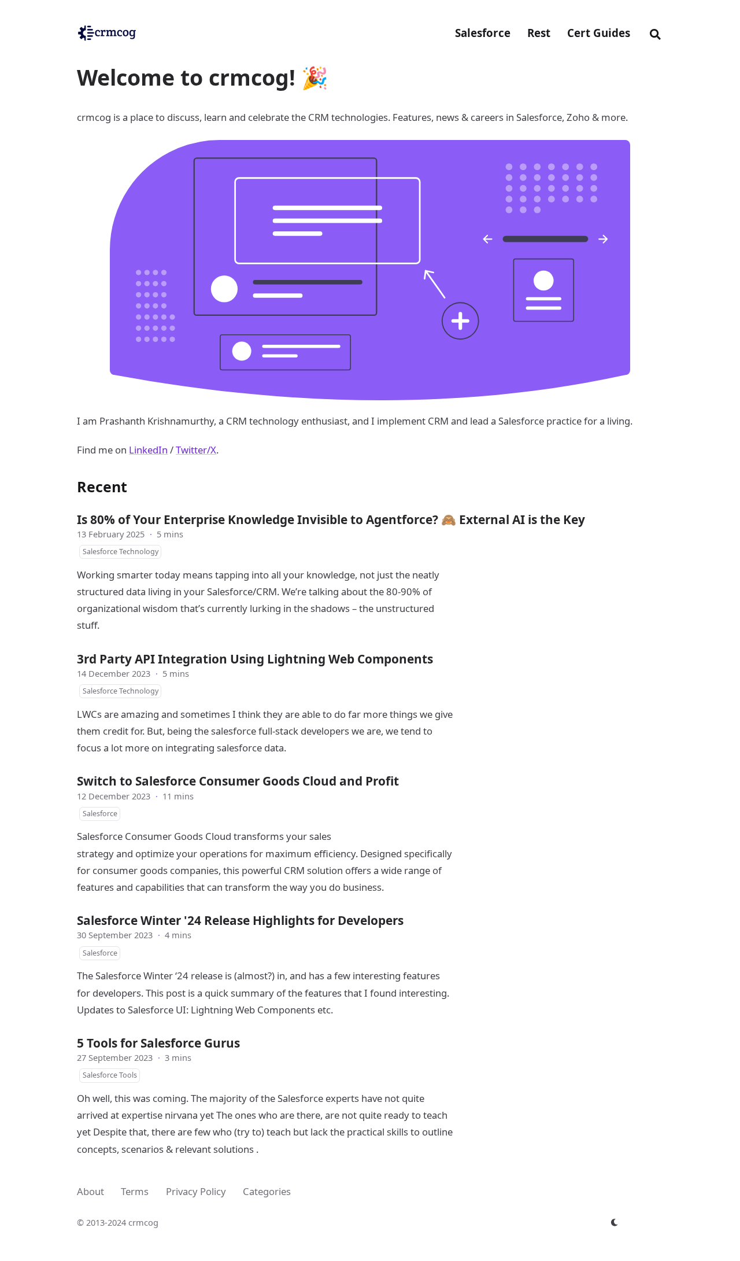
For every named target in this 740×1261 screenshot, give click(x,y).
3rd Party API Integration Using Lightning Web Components (255, 659)
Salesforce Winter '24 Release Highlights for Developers (240, 920)
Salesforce (100, 813)
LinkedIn (148, 449)
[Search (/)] (655, 32)
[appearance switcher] (614, 1222)
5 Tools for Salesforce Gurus (158, 1043)
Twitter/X (196, 449)
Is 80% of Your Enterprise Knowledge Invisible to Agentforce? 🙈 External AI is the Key (331, 519)
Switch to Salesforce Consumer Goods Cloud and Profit (238, 781)
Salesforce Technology (120, 551)
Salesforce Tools (110, 1075)
